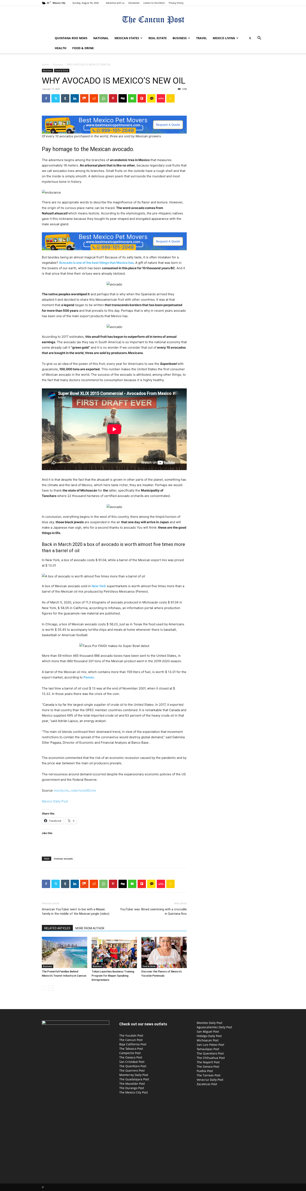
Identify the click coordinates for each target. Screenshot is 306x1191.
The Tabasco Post (131, 1049)
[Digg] (122, 98)
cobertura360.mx (83, 790)
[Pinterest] (113, 98)
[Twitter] (250, 38)
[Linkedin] (75, 98)
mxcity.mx (61, 790)
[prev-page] (44, 988)
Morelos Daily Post (209, 1023)
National (101, 38)
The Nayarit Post (208, 1062)
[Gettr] (161, 98)
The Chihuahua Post (211, 1058)
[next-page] (51, 988)
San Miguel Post (208, 1031)
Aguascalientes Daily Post (214, 1027)
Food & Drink (83, 48)
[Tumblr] (65, 98)
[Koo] (170, 98)
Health (60, 48)
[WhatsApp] (103, 98)
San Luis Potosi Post (210, 1045)
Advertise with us (115, 2)
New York (99, 586)
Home (45, 64)
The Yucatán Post (131, 1035)
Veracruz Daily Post (210, 1080)
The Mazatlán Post (132, 1084)
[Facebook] (46, 98)
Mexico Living (224, 38)
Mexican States (126, 38)
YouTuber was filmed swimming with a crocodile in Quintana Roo (153, 911)
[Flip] (142, 98)
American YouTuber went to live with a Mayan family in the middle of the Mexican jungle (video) (75, 911)
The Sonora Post (208, 1066)
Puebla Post (205, 1071)
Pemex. (89, 677)
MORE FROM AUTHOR (89, 928)
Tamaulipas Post (208, 1049)
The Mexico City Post (133, 1092)
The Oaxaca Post (130, 1057)
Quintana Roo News (71, 38)
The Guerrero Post (132, 1070)
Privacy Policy (176, 2)
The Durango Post (131, 1088)
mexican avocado (63, 858)
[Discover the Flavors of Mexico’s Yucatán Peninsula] (164, 952)
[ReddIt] (94, 98)
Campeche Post (130, 1053)
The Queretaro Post (210, 1053)
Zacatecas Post (207, 1084)
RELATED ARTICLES (57, 928)
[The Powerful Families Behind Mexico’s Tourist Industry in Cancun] (64, 952)
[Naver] (132, 98)
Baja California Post (132, 1044)
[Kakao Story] (151, 98)
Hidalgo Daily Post (209, 1036)
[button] (259, 38)
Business (180, 38)
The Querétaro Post (132, 1066)
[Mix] (84, 98)
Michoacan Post (208, 1040)
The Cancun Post (131, 1040)
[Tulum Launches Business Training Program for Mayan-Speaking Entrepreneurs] (114, 952)
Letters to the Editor (154, 2)
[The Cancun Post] (153, 20)
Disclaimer (133, 2)
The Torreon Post (208, 1075)
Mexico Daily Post (55, 801)
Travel (201, 38)
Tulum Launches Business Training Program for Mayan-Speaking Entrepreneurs (113, 975)
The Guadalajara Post (134, 1079)
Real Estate (157, 38)
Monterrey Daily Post (133, 1075)
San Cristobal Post (131, 1062)
